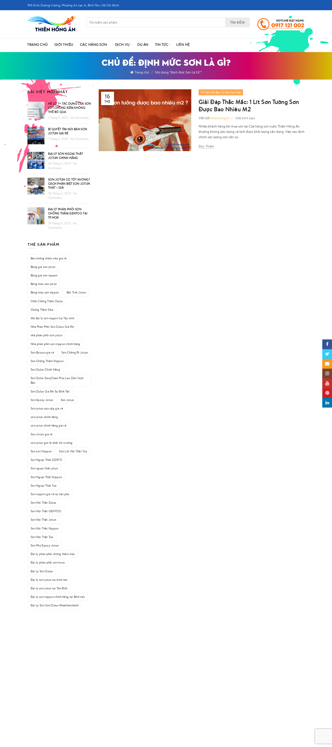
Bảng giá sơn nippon (44, 275)
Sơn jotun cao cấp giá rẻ (47, 408)
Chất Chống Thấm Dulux (47, 301)
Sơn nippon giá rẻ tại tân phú (50, 494)
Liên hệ (183, 44)
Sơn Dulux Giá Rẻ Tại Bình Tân (50, 391)
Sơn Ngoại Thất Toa (43, 485)
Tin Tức (162, 44)
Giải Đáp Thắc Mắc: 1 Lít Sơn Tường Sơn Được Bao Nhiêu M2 (249, 105)
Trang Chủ (37, 44)
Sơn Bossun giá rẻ (42, 352)
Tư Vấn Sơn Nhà (231, 92)
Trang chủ (142, 72)
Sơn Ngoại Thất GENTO (46, 460)
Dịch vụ (122, 44)
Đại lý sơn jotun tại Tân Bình (49, 588)
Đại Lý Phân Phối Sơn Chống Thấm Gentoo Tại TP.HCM (67, 213)
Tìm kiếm (237, 22)
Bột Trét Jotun (76, 292)
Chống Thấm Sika (42, 309)
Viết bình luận (245, 118)
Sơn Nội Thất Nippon (45, 528)
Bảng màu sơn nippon (45, 292)
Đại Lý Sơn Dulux (42, 571)
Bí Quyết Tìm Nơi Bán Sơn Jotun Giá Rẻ (67, 131)
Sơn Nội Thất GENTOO (46, 511)
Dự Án (143, 44)
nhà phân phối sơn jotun (46, 335)
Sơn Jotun (67, 400)
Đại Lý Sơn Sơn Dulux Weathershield (55, 605)
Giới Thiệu (63, 44)
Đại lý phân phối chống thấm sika (53, 554)
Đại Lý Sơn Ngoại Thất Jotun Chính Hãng (65, 156)
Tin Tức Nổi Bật (210, 92)
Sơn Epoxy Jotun (42, 400)
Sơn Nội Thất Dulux (43, 502)
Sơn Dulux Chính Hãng (45, 369)
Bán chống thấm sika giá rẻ (49, 258)
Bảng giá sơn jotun (43, 267)
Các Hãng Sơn (93, 44)
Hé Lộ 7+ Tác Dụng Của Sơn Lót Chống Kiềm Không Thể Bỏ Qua (69, 108)
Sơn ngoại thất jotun (44, 468)
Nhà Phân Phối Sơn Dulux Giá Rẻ (52, 326)
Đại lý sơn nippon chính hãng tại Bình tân (58, 597)
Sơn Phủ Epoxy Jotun (45, 545)
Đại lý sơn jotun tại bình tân (49, 580)
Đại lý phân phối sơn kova (48, 562)
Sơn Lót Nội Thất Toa (73, 451)
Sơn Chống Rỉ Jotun (74, 352)
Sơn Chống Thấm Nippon (47, 361)
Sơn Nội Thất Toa (42, 537)
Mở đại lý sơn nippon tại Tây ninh (52, 318)
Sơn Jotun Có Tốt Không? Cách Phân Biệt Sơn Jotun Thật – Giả (69, 184)
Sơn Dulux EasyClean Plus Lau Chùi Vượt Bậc (57, 380)
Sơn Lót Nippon (41, 451)
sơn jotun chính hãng (44, 417)
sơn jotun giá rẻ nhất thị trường (52, 443)
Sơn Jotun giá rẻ (41, 434)
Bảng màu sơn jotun (44, 284)
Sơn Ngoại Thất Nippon (46, 477)
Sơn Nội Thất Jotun (43, 519)
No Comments (79, 117)
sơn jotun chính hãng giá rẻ (48, 425)
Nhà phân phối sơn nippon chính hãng (55, 344)
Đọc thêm (206, 146)
